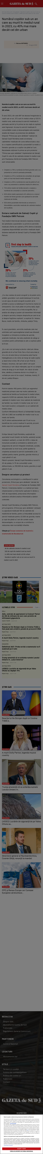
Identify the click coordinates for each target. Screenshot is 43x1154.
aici (27, 1129)
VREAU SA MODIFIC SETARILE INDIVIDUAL (21, 1151)
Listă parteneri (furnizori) (8, 1145)
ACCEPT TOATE (21, 1148)
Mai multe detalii (13, 1123)
